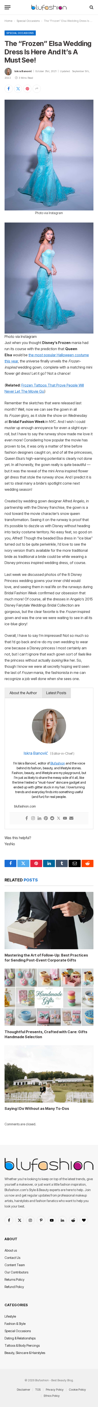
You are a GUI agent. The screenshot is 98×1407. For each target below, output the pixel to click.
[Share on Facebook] (9, 89)
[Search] (91, 7)
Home (8, 21)
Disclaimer (23, 1389)
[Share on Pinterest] (27, 89)
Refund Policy (14, 1287)
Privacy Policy (55, 1389)
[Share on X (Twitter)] (18, 89)
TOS (38, 1389)
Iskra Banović (23, 71)
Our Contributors (16, 1272)
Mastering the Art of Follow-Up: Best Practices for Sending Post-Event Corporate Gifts (46, 957)
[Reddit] (52, 818)
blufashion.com (25, 806)
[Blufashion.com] (49, 7)
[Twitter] (59, 818)
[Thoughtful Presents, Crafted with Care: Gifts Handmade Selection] (49, 997)
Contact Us (12, 1258)
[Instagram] (33, 818)
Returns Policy (14, 1279)
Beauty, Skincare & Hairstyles (25, 1353)
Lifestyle (10, 1316)
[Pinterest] (46, 818)
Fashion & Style (15, 1324)
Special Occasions (28, 21)
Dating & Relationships (20, 1338)
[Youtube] (65, 818)
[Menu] (7, 7)
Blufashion (57, 763)
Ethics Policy (52, 1395)
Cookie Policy (77, 1389)
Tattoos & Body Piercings (22, 1345)
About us (11, 1250)
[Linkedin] (39, 818)
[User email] (71, 818)
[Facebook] (27, 818)
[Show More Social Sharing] (37, 89)
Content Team (15, 1265)
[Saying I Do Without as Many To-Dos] (49, 1074)
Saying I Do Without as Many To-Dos (37, 1108)
